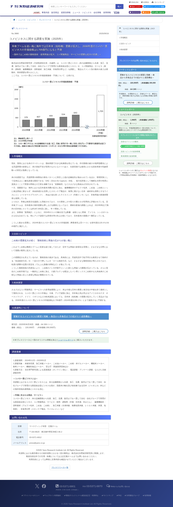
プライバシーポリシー (31, 495)
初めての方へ (137, 7)
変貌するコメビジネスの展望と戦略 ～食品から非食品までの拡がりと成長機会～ (53, 316)
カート (147, 12)
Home (37, 12)
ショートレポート (65, 340)
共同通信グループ (133, 495)
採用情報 (107, 12)
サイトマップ (159, 2)
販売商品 (55, 12)
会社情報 (97, 12)
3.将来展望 (123, 50)
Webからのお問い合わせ (120, 486)
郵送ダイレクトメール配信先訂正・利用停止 (82, 495)
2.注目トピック (125, 44)
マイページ (136, 12)
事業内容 (45, 12)
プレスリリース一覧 (59, 467)
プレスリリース (45, 20)
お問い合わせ (159, 12)
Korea (146, 2)
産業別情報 (66, 12)
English (134, 2)
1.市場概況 (123, 38)
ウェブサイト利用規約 (53, 495)
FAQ (119, 495)
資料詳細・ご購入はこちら (93, 331)
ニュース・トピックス (82, 12)
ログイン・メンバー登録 (155, 7)
